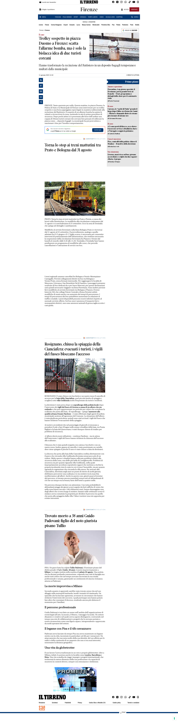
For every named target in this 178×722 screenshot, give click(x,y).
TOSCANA (58, 17)
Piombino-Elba (105, 25)
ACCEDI (126, 9)
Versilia (137, 25)
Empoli (66, 25)
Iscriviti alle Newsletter (49, 2)
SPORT (76, 17)
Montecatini (96, 25)
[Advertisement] (60, 91)
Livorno (41, 25)
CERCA (136, 17)
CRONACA (83, 17)
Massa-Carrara (86, 25)
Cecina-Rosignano (56, 25)
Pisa (113, 25)
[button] (75, 679)
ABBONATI (134, 9)
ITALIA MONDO (67, 17)
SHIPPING (119, 17)
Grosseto (72, 25)
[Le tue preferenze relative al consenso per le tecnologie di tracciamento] (174, 718)
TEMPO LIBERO (92, 17)
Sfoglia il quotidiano (48, 9)
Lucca (78, 25)
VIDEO (102, 17)
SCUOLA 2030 (110, 17)
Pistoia (118, 25)
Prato (131, 25)
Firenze (47, 25)
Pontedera (125, 25)
